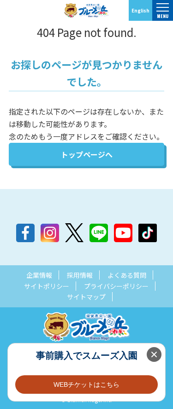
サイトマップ (86, 296)
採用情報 (80, 275)
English (140, 10)
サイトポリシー (46, 286)
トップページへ (87, 154)
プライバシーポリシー (116, 286)
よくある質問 (126, 275)
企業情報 (39, 275)
